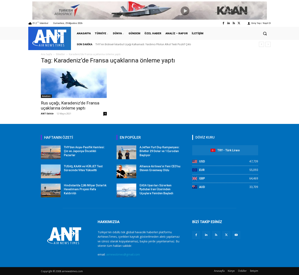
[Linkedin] (228, 23)
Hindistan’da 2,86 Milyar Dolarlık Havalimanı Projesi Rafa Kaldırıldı (85, 189)
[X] (226, 235)
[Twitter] (238, 23)
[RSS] (216, 235)
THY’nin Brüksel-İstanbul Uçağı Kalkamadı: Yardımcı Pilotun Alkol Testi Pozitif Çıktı (143, 44)
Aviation (46, 96)
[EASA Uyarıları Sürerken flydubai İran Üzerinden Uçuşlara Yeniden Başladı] (126, 190)
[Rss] (233, 23)
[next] (268, 44)
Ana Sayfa (46, 54)
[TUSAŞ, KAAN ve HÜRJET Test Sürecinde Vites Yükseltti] (51, 171)
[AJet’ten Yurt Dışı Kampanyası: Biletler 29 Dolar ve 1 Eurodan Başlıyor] (126, 152)
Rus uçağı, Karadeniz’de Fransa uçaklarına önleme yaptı (70, 106)
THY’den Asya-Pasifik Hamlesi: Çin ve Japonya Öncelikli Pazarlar (84, 151)
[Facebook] (223, 23)
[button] (265, 33)
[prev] (261, 44)
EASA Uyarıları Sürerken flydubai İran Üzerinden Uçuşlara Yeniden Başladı (156, 189)
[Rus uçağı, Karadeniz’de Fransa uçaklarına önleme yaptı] (74, 83)
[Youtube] (236, 235)
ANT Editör (47, 113)
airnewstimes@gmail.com (123, 254)
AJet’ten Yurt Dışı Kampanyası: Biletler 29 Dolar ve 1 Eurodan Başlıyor (160, 151)
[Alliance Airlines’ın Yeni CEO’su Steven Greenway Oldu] (126, 171)
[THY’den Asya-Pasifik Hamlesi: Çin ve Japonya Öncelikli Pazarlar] (51, 152)
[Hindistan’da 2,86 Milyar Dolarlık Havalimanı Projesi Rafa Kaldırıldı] (51, 190)
